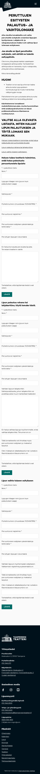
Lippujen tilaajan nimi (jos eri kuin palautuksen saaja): (15, 182)
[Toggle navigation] (35, 4)
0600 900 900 (7, 720)
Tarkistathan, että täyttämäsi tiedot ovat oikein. (18, 286)
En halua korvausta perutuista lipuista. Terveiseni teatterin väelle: (17, 248)
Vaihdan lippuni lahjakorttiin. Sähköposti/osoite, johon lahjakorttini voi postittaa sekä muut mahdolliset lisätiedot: (19, 391)
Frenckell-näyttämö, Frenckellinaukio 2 (18, 673)
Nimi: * (4, 171)
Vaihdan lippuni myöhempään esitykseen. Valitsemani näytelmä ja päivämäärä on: (18, 565)
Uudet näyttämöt (9, 675)
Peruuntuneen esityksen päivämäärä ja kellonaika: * (17, 225)
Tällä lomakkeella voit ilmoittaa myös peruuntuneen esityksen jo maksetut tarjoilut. (17, 443)
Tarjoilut (5, 749)
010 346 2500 (7, 703)
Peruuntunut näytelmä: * (12, 214)
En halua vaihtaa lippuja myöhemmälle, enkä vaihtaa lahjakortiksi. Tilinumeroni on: (20, 431)
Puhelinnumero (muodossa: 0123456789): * (19, 204)
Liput (4, 739)
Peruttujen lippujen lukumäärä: (14, 237)
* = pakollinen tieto (9, 168)
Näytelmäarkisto (8, 758)
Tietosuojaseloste (9, 761)
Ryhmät (5, 743)
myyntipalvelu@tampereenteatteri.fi (17, 713)
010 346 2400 (7, 710)
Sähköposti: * (7, 194)
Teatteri (5, 752)
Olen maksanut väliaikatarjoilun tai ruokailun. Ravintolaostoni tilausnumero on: (20, 452)
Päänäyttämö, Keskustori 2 (12, 670)
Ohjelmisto (6, 733)
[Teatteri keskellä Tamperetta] (6, 4)
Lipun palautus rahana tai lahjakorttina (17, 147)
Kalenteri (5, 736)
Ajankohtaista (7, 746)
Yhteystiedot (7, 755)
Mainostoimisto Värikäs (27, 771)
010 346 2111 (6, 663)
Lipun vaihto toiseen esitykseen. (14, 152)
